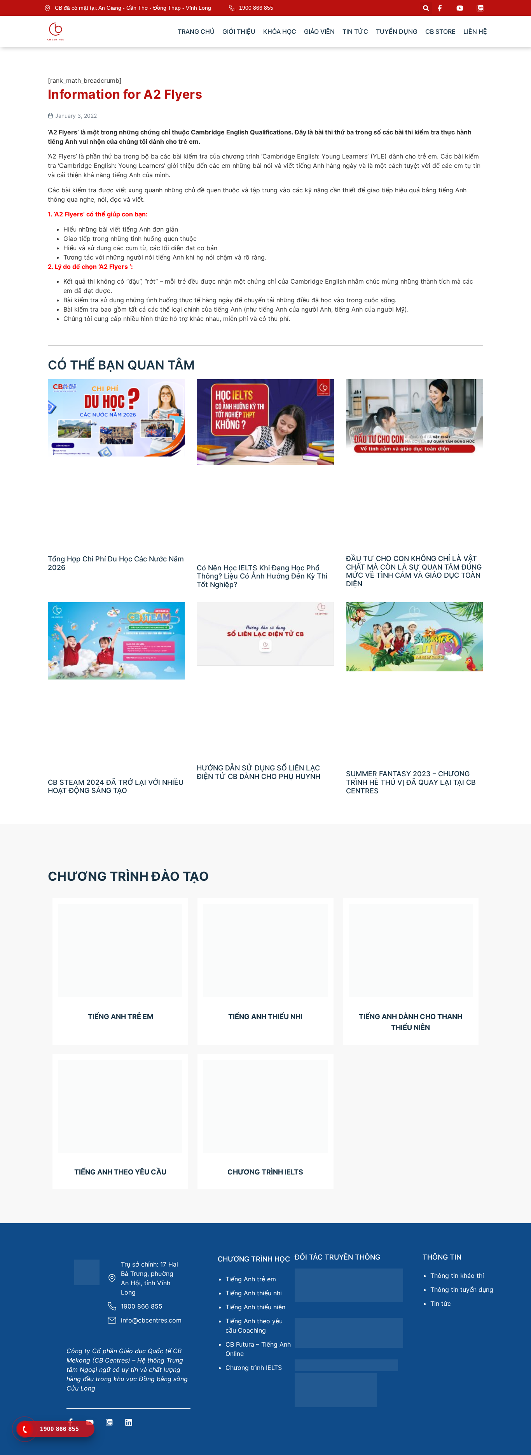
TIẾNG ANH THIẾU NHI (265, 1016)
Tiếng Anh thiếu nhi (253, 1293)
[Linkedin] (129, 1422)
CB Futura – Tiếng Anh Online (258, 1348)
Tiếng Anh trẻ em (250, 1279)
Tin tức (440, 1303)
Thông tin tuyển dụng (461, 1289)
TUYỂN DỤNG (396, 31)
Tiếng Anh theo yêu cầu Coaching (254, 1325)
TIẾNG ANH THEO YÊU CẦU (120, 1172)
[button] (426, 8)
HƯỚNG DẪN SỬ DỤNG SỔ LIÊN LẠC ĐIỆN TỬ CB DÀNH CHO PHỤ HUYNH (258, 772)
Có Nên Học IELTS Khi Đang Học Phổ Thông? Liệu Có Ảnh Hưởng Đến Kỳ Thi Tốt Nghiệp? (262, 576)
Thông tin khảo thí (457, 1275)
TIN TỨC (355, 31)
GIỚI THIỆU (238, 31)
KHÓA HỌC (279, 31)
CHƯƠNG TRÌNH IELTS (265, 1172)
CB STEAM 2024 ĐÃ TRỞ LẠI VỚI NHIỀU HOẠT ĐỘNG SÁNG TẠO (115, 786)
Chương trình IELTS (253, 1367)
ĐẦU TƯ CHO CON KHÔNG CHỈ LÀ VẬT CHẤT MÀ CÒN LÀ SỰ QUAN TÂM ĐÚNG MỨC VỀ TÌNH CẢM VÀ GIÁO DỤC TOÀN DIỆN (414, 571)
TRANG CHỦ (196, 31)
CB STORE (440, 31)
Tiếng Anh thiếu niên (255, 1307)
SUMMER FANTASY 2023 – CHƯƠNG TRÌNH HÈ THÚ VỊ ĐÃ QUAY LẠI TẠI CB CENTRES (411, 782)
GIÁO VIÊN (319, 31)
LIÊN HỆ (475, 31)
